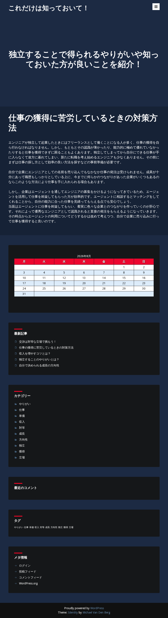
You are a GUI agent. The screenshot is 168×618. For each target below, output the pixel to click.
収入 (22, 421)
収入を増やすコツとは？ (35, 353)
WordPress (97, 608)
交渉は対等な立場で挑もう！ (37, 341)
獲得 (22, 451)
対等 (22, 427)
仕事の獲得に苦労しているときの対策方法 (46, 347)
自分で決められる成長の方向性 (39, 365)
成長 (22, 433)
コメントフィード (30, 577)
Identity (73, 612)
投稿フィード (27, 571)
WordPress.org (28, 583)
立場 (22, 457)
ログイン (25, 565)
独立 (22, 445)
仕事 (22, 409)
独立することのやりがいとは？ (39, 359)
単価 (22, 415)
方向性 (23, 439)
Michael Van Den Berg (96, 612)
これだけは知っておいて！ (48, 8)
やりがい (25, 404)
